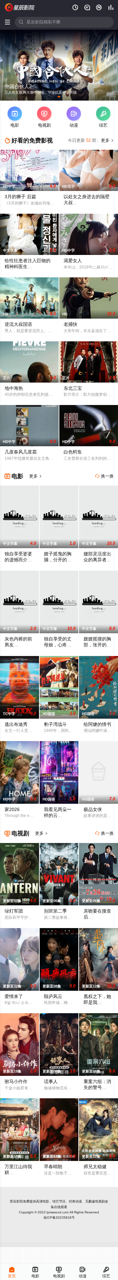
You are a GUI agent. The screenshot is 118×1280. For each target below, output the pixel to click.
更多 (107, 140)
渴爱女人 (73, 260)
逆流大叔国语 (18, 324)
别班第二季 (55, 911)
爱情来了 (14, 996)
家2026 (12, 809)
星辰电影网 (20, 7)
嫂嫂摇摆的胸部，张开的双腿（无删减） (97, 645)
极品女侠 (93, 809)
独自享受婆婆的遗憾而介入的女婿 (18, 559)
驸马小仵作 (16, 1081)
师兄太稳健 (95, 1166)
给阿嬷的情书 (97, 724)
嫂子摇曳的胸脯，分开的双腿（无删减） (57, 559)
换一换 (104, 476)
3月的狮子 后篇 (20, 196)
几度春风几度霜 (21, 452)
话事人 (51, 1081)
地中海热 (14, 388)
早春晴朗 (53, 1166)
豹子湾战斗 (55, 724)
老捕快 (70, 324)
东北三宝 (73, 388)
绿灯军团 (14, 911)
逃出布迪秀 (16, 724)
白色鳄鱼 (73, 452)
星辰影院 (16, 1201)
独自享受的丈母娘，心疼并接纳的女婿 (57, 645)
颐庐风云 (53, 996)
